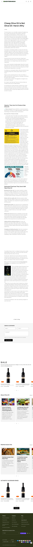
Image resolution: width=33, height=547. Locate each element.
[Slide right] (18, 390)
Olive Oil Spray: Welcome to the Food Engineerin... (7, 409)
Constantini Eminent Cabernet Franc (7, 498)
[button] (2, 1)
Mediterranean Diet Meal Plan (8, 457)
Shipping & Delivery (5, 522)
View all (31, 395)
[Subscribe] (18, 533)
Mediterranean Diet (24, 522)
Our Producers (14, 522)
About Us (13, 517)
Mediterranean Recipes (25, 524)
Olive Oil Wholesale (15, 524)
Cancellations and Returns (5, 525)
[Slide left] (14, 390)
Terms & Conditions (5, 517)
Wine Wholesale (14, 526)
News (22, 517)
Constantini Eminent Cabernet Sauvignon (23, 384)
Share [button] (6, 29)
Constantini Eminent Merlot (5, 384)
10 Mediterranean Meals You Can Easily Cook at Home (22, 459)
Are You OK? (23, 526)
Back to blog (17, 319)
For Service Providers (6, 527)
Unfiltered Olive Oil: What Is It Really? (23, 408)
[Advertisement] (16, 11)
